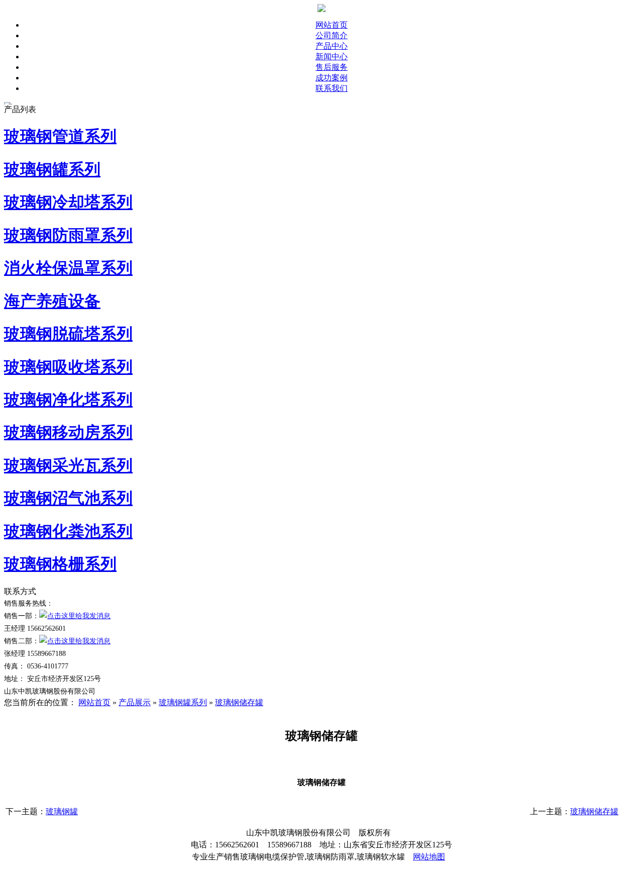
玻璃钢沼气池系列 (68, 498)
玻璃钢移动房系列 (68, 432)
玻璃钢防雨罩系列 (68, 235)
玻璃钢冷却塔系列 (68, 202)
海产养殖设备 (52, 301)
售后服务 (331, 67)
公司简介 (331, 35)
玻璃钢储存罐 (239, 702)
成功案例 (331, 77)
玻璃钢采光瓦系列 (68, 465)
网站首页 (331, 25)
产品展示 (135, 702)
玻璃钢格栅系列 (60, 564)
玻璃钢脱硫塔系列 (68, 334)
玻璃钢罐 (62, 811)
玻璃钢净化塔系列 (68, 400)
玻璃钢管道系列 (60, 136)
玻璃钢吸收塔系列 (68, 367)
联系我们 (331, 88)
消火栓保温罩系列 (68, 268)
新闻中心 (331, 56)
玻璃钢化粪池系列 (68, 531)
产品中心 (331, 46)
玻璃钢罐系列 (52, 169)
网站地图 (429, 856)
